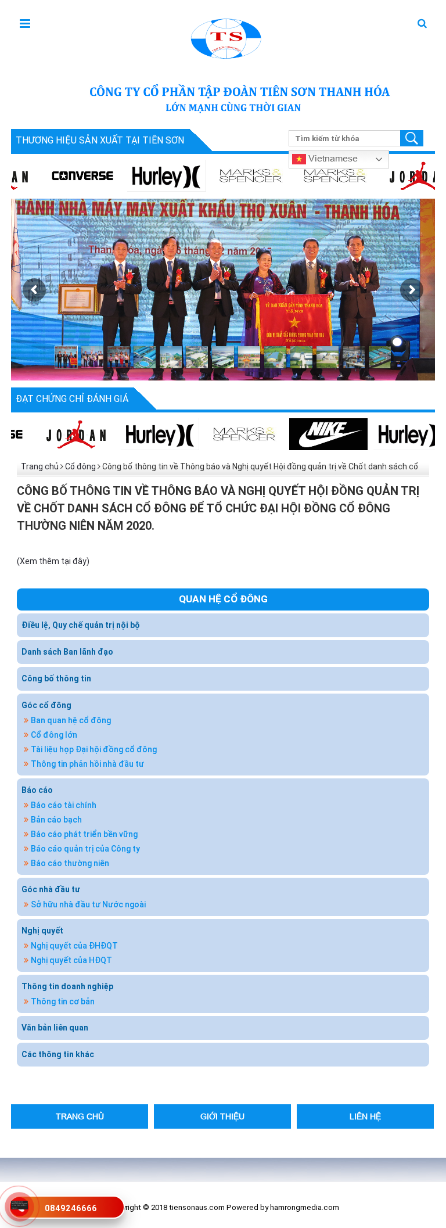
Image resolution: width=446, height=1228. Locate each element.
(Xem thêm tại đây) (53, 561)
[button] (422, 24)
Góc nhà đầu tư (50, 889)
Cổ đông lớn (54, 734)
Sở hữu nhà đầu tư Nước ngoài (88, 904)
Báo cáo (37, 790)
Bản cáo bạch (56, 819)
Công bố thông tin (56, 678)
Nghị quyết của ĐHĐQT (74, 945)
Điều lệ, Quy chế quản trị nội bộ (80, 625)
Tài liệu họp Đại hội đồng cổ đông (94, 749)
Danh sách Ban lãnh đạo (67, 651)
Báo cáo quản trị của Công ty (85, 848)
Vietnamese (332, 158)
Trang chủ (40, 466)
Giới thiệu (222, 1116)
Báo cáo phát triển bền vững (84, 834)
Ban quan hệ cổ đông (71, 720)
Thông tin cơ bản (63, 1001)
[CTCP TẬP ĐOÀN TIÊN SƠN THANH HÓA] (224, 37)
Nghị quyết (42, 930)
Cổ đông (80, 466)
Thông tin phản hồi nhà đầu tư (87, 764)
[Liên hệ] (19, 1204)
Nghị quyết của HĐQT (71, 960)
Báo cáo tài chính (63, 805)
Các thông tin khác (57, 1054)
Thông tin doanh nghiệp (67, 986)
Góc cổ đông (46, 705)
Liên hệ (365, 1116)
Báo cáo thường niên (70, 863)
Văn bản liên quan (54, 1027)
